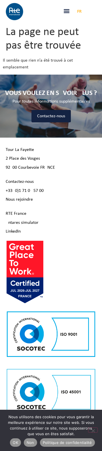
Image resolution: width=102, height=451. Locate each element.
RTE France (16, 213)
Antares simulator (22, 222)
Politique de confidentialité (67, 442)
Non (30, 442)
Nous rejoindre (19, 199)
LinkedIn (13, 231)
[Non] (93, 430)
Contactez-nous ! (21, 181)
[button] (66, 11)
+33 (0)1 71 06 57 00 (25, 190)
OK (15, 442)
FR (79, 11)
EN (88, 11)
